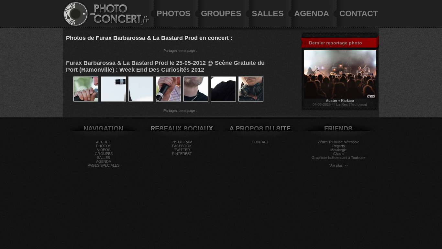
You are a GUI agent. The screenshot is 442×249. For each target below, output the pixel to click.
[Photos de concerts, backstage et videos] (76, 26)
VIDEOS (103, 150)
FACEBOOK (182, 146)
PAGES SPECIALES (103, 165)
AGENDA (311, 13)
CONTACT (358, 13)
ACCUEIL (103, 142)
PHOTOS (174, 13)
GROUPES (221, 13)
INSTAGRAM (181, 142)
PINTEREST (182, 154)
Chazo (338, 154)
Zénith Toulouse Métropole (338, 142)
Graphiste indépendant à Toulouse (338, 158)
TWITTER (182, 150)
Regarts (338, 146)
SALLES (268, 13)
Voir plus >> (338, 165)
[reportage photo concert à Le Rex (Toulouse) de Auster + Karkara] (340, 97)
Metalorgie (338, 150)
